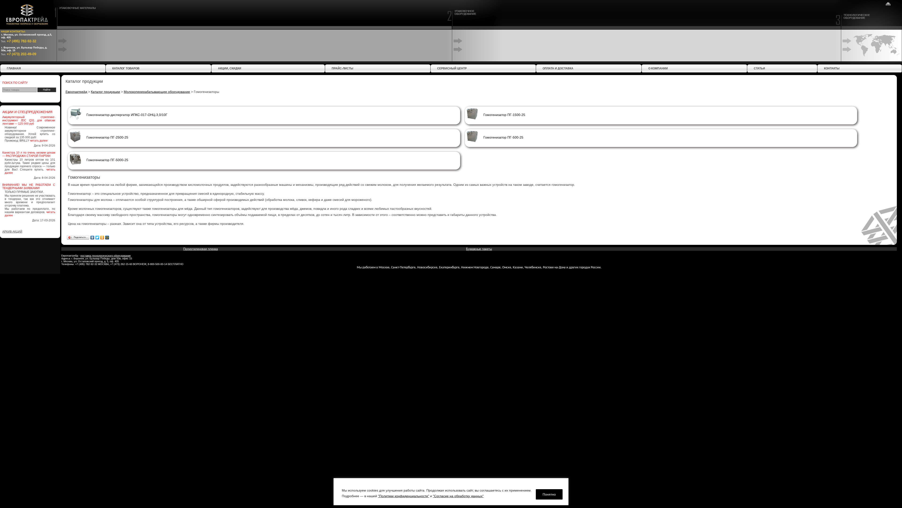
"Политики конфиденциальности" (403, 496)
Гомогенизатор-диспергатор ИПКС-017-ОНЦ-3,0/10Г (126, 115)
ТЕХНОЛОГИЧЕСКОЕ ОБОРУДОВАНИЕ (857, 16)
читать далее (39, 140)
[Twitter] (97, 237)
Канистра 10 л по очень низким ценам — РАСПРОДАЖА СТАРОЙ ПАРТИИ (28, 154)
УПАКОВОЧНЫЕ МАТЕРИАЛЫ (77, 8)
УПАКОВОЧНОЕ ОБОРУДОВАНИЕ (465, 12)
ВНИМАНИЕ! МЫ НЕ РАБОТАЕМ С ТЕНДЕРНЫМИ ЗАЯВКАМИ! (28, 186)
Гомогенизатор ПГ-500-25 (503, 137)
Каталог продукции (105, 92)
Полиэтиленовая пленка (200, 249)
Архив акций (12, 231)
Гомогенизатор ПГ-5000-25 (107, 160)
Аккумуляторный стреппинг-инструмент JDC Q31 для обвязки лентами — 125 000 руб (28, 120)
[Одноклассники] (102, 237)
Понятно (549, 494)
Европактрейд (76, 92)
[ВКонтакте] (92, 237)
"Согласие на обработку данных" (458, 496)
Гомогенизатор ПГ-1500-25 (504, 115)
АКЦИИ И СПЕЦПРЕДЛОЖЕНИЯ (27, 112)
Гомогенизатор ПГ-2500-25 (107, 137)
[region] (451, 491)
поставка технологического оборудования (105, 255)
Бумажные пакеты (479, 249)
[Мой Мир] (107, 237)
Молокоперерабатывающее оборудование (157, 92)
